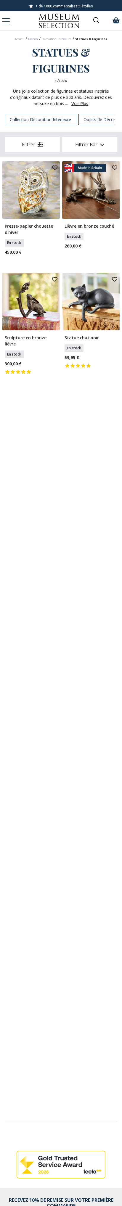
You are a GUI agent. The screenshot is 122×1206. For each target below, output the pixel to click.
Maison (33, 39)
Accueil (19, 39)
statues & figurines (91, 39)
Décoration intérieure (56, 39)
